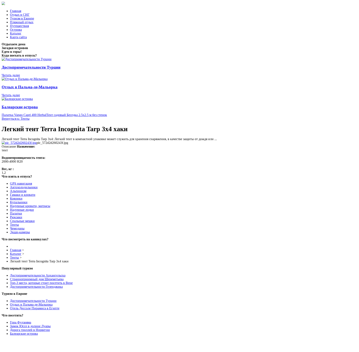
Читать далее (11, 75)
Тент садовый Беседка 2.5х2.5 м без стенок (76, 115)
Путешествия (19, 26)
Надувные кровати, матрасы (30, 206)
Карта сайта (18, 37)
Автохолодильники (24, 187)
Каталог (15, 33)
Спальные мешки (22, 221)
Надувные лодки (22, 209)
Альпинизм (18, 191)
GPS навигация (21, 183)
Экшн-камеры (20, 232)
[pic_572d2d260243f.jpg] (19, 143)
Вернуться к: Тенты (16, 118)
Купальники (18, 202)
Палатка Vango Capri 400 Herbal (24, 115)
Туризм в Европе (22, 18)
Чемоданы (17, 228)
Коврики (16, 198)
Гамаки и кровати (22, 194)
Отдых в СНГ (20, 14)
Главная (15, 11)
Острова (16, 29)
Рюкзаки (16, 217)
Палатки (16, 213)
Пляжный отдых (21, 22)
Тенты (14, 224)
